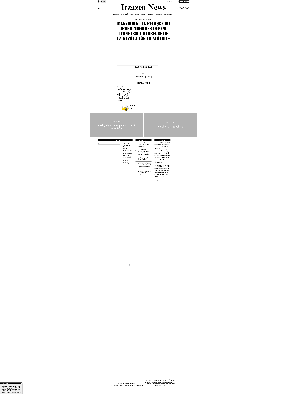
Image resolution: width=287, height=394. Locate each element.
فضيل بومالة (156, 178)
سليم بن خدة (163, 178)
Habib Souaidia (159, 155)
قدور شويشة (162, 180)
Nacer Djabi (156, 168)
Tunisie (148, 76)
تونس (159, 176)
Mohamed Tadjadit (157, 159)
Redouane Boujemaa (160, 172)
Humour (165, 155)
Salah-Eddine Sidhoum (161, 174)
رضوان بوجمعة (167, 178)
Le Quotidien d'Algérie (166, 382)
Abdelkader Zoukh (157, 142)
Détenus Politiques (163, 149)
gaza (155, 155)
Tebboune (156, 176)
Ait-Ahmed (163, 142)
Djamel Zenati (160, 147)
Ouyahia (161, 170)
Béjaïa (160, 144)
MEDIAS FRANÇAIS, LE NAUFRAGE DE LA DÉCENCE (144, 173)
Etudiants (156, 151)
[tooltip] (178, 8)
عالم (144, 19)
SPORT (167, 174)
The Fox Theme (123, 385)
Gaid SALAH (166, 153)
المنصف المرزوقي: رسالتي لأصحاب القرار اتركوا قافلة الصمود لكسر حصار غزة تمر (144, 165)
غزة (159, 178)
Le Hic (167, 158)
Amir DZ (166, 142)
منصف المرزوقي (157, 180)
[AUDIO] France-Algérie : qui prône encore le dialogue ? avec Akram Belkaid (144, 152)
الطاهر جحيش (167, 176)
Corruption (164, 144)
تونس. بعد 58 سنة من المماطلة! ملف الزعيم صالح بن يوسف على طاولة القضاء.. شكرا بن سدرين (124, 94)
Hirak (162, 155)
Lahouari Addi (161, 157)
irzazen (132, 105)
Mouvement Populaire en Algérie (162, 164)
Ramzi (168, 170)
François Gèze (159, 153)
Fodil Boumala (162, 151)
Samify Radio (161, 385)
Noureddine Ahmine (162, 168)
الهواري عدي (163, 176)
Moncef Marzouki (140, 76)
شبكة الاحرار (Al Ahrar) (153, 380)
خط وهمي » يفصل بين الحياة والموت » (143, 158)
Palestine (165, 170)
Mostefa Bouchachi (163, 159)
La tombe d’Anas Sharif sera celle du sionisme (143, 144)
